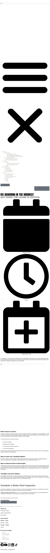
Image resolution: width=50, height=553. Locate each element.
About (4, 172)
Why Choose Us (9, 177)
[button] (25, 101)
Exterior (4, 161)
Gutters (7, 165)
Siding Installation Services (13, 163)
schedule (18, 492)
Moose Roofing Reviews (11, 176)
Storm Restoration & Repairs (12, 158)
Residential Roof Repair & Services (15, 156)
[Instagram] (9, 544)
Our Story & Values (10, 173)
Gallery (7, 180)
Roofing (5, 151)
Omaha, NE (8, 168)
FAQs (7, 178)
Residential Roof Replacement (14, 155)
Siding (7, 162)
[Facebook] (2, 544)
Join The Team (6, 533)
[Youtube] (5, 544)
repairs (39, 459)
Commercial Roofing (10, 157)
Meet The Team (9, 175)
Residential (8, 153)
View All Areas (9, 171)
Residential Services (12, 154)
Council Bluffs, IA (9, 170)
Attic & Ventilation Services (11, 160)
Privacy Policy (6, 534)
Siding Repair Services (13, 164)
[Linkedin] (12, 544)
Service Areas (6, 167)
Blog (7, 179)
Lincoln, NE (8, 169)
